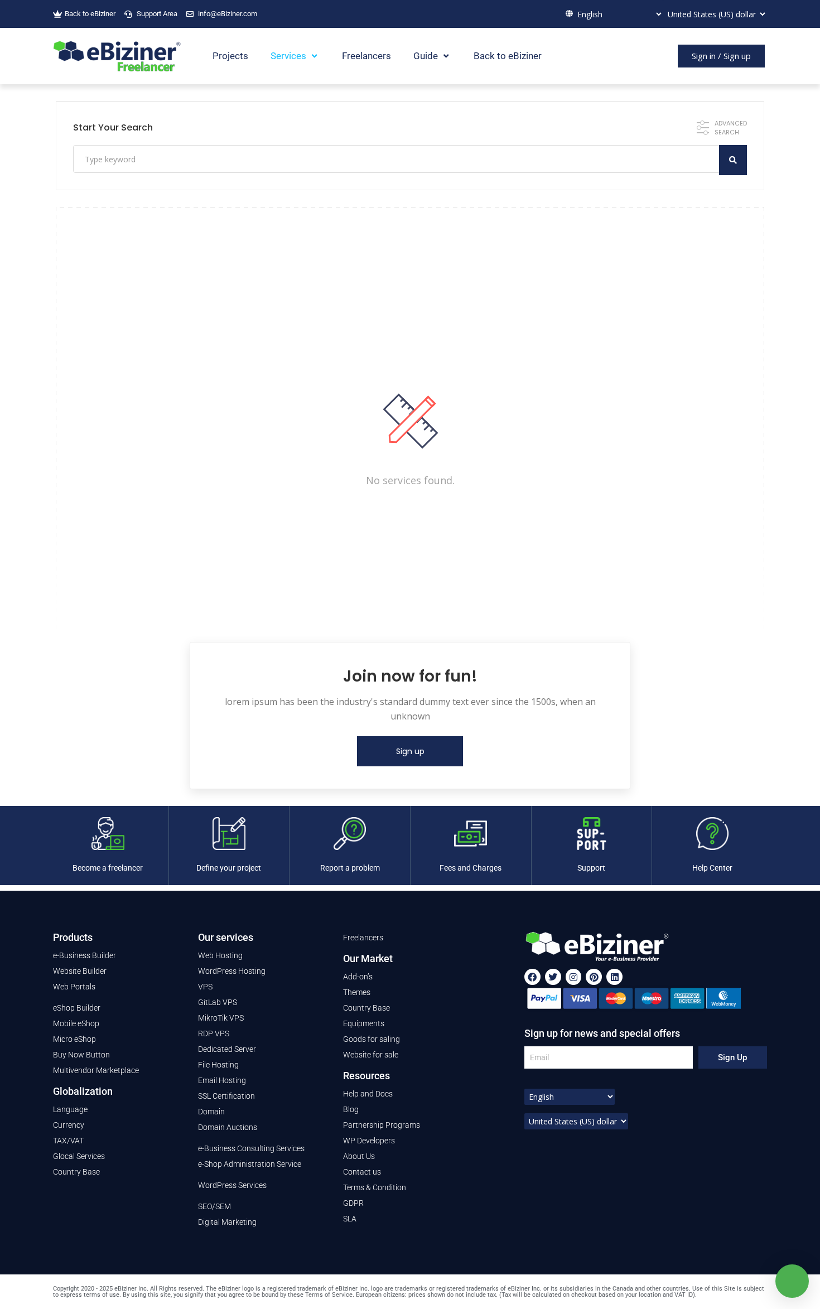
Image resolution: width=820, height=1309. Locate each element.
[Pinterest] (594, 977)
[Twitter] (553, 977)
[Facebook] (532, 977)
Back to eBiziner (508, 55)
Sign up (410, 751)
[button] (721, 56)
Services (288, 55)
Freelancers (366, 55)
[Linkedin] (614, 977)
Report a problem (350, 867)
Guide (425, 55)
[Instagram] (574, 977)
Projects (230, 55)
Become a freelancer (108, 867)
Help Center (712, 867)
